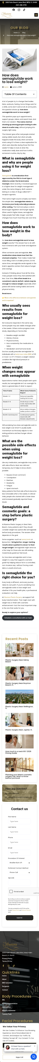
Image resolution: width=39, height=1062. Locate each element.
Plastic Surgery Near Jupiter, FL (19, 730)
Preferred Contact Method (18, 868)
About (4, 979)
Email (10, 848)
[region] (19, 1042)
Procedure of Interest (16, 858)
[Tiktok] (14, 966)
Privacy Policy (15, 910)
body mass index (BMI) (23, 354)
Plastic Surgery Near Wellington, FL (19, 707)
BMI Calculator (7, 983)
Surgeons (5, 986)
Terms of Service (26, 910)
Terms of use (7, 961)
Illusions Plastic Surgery (13, 597)
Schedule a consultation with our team (18, 618)
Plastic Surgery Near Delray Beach (17, 661)
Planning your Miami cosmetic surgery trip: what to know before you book (18, 776)
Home (4, 976)
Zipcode (11, 878)
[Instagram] (8, 966)
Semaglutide (6, 176)
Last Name (12, 827)
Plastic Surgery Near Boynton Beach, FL (18, 684)
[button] (36, 15)
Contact (5, 990)
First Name (12, 817)
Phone (10, 838)
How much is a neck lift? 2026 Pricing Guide (18, 752)
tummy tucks (26, 539)
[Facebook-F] (3, 966)
